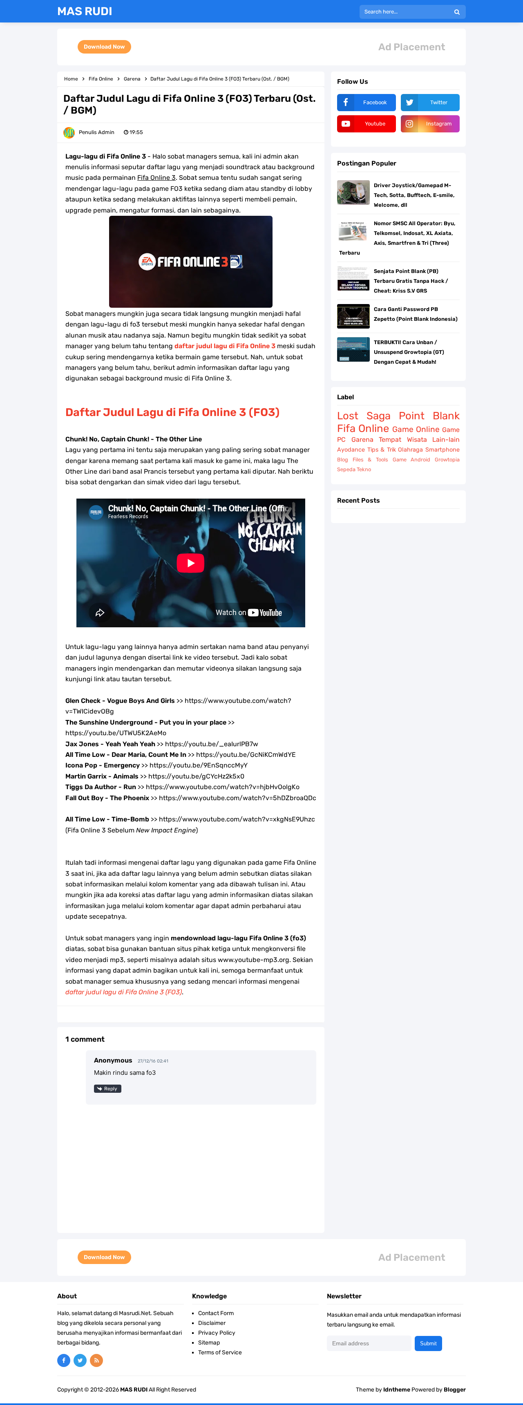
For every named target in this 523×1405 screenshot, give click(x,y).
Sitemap (209, 1342)
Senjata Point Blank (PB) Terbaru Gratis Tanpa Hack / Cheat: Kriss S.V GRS (411, 281)
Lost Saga (364, 415)
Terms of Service (220, 1352)
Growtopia (447, 459)
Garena (362, 439)
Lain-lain (446, 439)
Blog (342, 459)
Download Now (104, 46)
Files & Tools (370, 459)
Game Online (416, 429)
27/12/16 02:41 (153, 1061)
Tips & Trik (381, 449)
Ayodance (351, 449)
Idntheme (396, 1389)
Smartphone (442, 449)
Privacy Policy (216, 1332)
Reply (110, 1089)
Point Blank (429, 415)
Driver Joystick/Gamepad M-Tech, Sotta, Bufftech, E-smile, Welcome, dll (414, 195)
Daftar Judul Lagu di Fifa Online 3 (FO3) (172, 412)
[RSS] (96, 1360)
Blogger (455, 1389)
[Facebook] (63, 1360)
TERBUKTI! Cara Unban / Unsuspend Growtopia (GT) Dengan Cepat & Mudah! (409, 352)
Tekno (364, 469)
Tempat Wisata (403, 439)
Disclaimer (212, 1323)
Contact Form (216, 1313)
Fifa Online (363, 428)
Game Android (412, 459)
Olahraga (410, 449)
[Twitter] (80, 1360)
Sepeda (346, 469)
